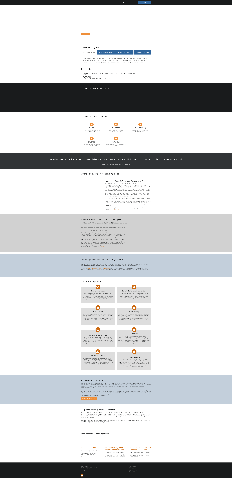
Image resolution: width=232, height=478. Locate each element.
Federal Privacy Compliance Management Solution (140, 448)
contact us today (114, 209)
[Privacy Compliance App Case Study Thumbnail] (111, 438)
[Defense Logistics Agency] (90, 100)
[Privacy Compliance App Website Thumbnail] (136, 438)
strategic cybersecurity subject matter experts (98, 268)
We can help (102, 246)
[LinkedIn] (82, 475)
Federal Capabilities (88, 447)
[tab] (89, 52)
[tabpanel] (116, 60)
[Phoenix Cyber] (87, 2)
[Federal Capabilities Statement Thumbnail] (87, 438)
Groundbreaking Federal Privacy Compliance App (114, 448)
